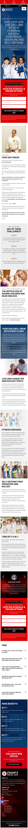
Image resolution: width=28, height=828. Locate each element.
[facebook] (2, 797)
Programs (4, 804)
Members (20, 5)
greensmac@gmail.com (7, 794)
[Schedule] (14, 2)
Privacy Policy (14, 821)
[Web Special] (23, 2)
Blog (3, 814)
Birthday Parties (7, 811)
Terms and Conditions (21, 821)
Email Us (8, 5)
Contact (3, 815)
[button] (2, 802)
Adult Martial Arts (8, 809)
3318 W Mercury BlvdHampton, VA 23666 (9, 791)
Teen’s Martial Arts (8, 808)
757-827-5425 (5, 793)
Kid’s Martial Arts (7, 806)
